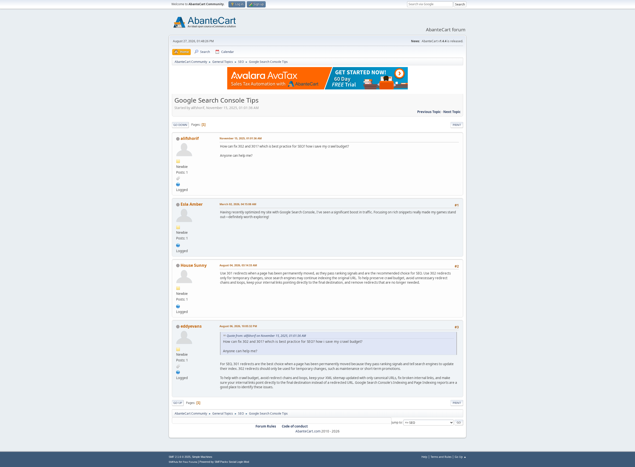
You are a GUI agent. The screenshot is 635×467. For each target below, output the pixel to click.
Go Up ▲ (460, 457)
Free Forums (190, 462)
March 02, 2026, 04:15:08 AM (238, 204)
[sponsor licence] (178, 184)
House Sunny (194, 265)
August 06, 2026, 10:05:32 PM (238, 326)
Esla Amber (192, 204)
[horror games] (178, 306)
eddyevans (191, 326)
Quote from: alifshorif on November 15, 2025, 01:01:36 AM (266, 336)
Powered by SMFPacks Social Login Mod (224, 461)
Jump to (396, 422)
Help (424, 457)
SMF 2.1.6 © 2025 (179, 456)
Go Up (177, 403)
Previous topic (429, 112)
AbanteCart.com (307, 431)
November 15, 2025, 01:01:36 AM (241, 138)
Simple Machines (202, 456)
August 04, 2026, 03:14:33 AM (238, 265)
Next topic (452, 112)
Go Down (180, 125)
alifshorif (190, 138)
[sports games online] (178, 371)
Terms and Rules (441, 457)
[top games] (178, 244)
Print (457, 125)
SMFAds (173, 462)
